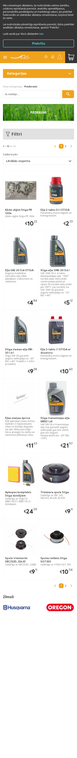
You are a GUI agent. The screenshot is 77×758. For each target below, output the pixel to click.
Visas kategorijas (12, 86)
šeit (41, 34)
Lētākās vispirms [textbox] (18, 161)
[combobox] (38, 161)
